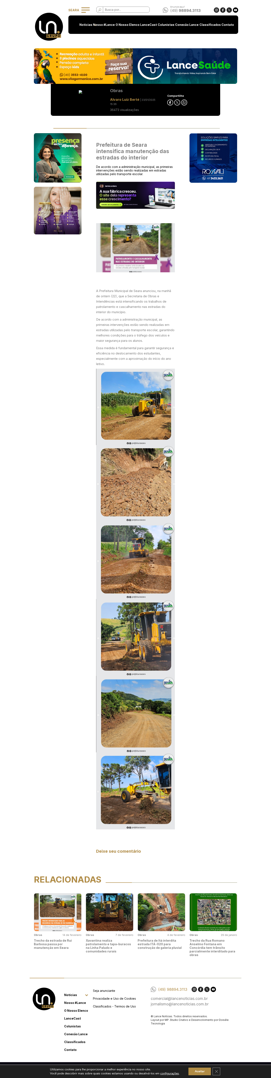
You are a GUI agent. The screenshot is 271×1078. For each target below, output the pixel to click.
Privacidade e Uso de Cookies (114, 998)
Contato (227, 24)
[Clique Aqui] (135, 66)
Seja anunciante (104, 990)
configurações (169, 1073)
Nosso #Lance (104, 24)
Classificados (210, 24)
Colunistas (166, 24)
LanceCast (148, 24)
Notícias (85, 24)
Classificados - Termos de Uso (114, 1006)
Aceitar (200, 1071)
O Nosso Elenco (128, 24)
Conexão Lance (187, 24)
